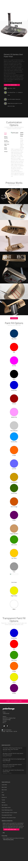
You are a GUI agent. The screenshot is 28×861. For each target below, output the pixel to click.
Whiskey (3, 802)
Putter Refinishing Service (7, 810)
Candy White (4, 784)
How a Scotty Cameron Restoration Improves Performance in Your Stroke (12, 765)
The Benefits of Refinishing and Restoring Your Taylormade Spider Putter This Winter (12, 748)
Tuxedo (3, 800)
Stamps (6, 151)
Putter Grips (5, 133)
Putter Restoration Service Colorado (9, 812)
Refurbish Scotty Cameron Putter (9, 817)
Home (12, 31)
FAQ (4, 832)
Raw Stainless (4, 805)
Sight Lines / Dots (6, 144)
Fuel (2, 792)
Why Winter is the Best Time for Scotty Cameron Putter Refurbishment (13, 754)
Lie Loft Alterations (6, 141)
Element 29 (4, 797)
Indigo (3, 794)
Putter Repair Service (6, 807)
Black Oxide (4, 787)
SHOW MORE (14, 318)
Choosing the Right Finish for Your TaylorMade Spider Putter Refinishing (14, 759)
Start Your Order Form (11, 85)
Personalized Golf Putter (7, 815)
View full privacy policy (8, 839)
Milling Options (6, 137)
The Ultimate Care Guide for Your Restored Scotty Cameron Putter (13, 770)
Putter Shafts (5, 148)
